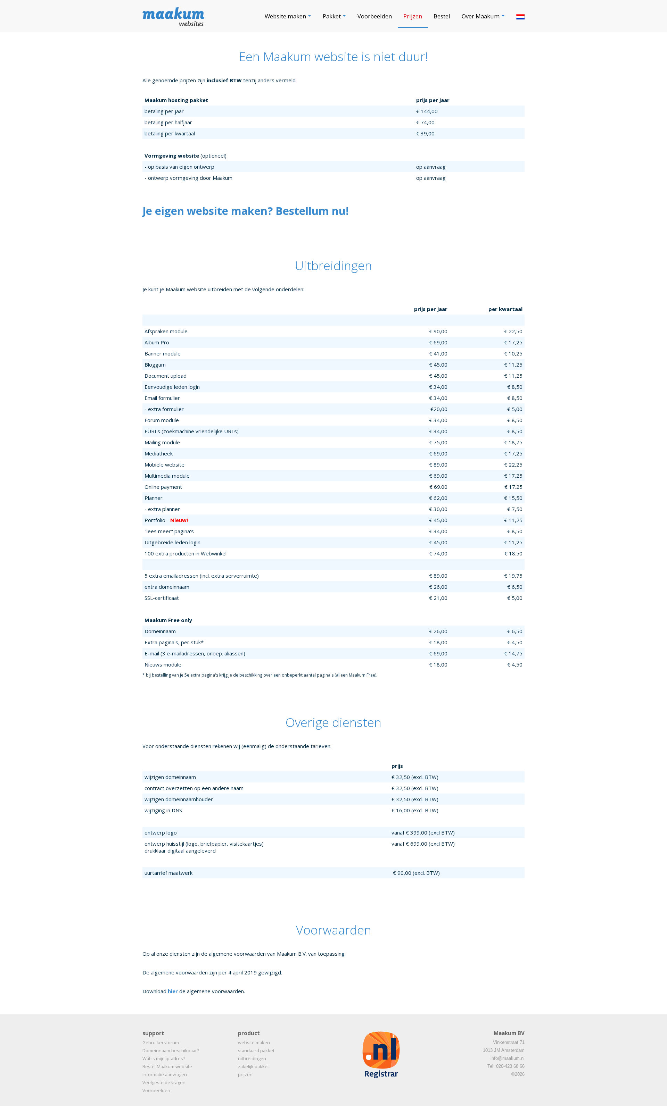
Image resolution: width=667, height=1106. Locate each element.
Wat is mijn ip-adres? (163, 1058)
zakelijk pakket (253, 1066)
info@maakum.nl (508, 1058)
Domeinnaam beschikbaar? (170, 1050)
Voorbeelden (374, 16)
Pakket (332, 16)
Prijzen (412, 16)
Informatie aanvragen (164, 1074)
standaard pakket (256, 1050)
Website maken (285, 16)
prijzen (245, 1074)
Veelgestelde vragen (164, 1082)
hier (173, 991)
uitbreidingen (252, 1058)
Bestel (442, 16)
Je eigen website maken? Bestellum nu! (245, 210)
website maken (254, 1042)
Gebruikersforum (160, 1042)
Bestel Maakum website (167, 1066)
